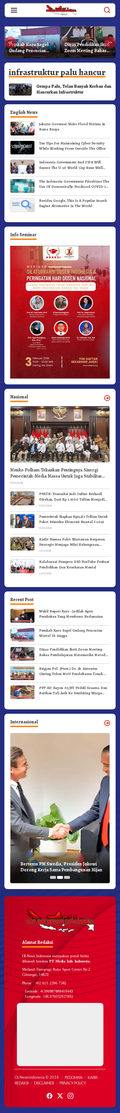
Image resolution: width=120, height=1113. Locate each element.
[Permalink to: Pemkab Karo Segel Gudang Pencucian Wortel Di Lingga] (22, 634)
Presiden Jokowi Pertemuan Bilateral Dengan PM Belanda (60, 867)
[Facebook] (49, 1096)
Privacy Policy (72, 1083)
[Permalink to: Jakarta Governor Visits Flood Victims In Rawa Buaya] (22, 128)
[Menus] (14, 10)
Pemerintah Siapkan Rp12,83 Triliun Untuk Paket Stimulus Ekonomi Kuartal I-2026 (73, 519)
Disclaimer (44, 1083)
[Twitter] (60, 1096)
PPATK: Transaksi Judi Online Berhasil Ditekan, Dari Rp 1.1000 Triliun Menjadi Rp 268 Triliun (71, 496)
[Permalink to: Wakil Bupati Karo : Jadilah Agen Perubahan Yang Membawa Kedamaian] (22, 615)
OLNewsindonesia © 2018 (37, 1078)
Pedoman (73, 1078)
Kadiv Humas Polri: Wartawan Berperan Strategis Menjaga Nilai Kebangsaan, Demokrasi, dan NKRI (72, 542)
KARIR (92, 1078)
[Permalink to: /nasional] (107, 398)
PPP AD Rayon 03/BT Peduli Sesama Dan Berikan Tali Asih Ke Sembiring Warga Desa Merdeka (73, 690)
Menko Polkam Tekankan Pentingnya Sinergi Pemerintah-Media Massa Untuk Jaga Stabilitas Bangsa (56, 473)
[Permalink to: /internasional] (107, 723)
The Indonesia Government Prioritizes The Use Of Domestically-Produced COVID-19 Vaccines (74, 184)
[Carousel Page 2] (60, 877)
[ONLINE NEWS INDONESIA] (61, 10)
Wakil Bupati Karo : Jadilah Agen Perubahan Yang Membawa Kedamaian (71, 614)
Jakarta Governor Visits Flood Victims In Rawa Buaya (72, 126)
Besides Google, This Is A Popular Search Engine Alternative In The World (73, 203)
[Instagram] (70, 1096)
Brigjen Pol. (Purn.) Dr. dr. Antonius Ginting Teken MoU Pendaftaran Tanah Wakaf (87, 48)
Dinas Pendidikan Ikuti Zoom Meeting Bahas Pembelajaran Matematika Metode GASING (31, 48)
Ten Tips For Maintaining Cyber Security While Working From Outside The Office (72, 146)
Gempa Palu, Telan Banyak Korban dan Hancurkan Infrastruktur (73, 89)
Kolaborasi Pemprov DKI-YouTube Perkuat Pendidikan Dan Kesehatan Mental (74, 564)
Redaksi (22, 1083)
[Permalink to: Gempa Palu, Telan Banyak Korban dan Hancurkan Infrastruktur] (20, 89)
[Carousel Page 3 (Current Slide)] (67, 877)
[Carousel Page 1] (53, 877)
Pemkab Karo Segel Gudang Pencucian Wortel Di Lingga (70, 633)
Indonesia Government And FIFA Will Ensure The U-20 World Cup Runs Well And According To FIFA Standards (71, 165)
